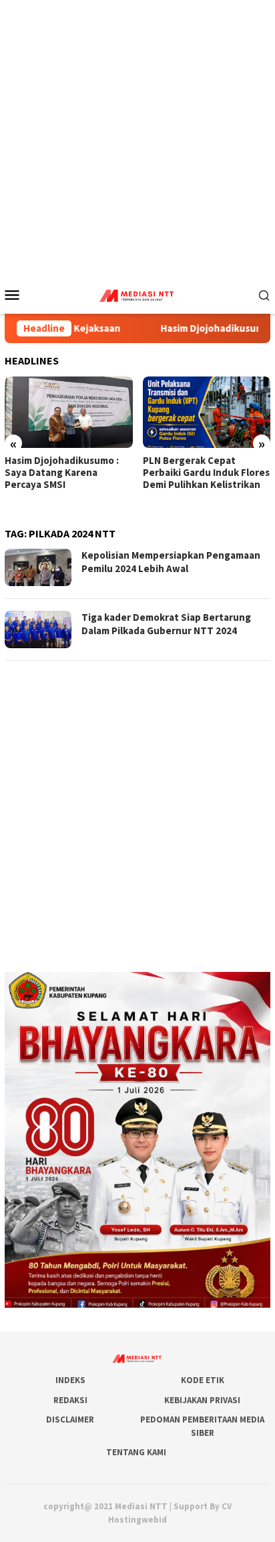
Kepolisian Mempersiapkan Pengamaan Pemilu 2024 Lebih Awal (170, 562)
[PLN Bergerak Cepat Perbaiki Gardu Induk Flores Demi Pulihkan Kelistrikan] (207, 412)
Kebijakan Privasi (202, 1400)
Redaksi (70, 1400)
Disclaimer (70, 1419)
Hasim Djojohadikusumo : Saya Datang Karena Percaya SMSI (62, 473)
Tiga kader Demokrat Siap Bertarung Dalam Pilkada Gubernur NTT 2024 (166, 624)
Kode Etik (202, 1380)
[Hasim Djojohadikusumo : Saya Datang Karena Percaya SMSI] (69, 412)
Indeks (70, 1380)
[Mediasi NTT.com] (137, 293)
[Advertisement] (137, 137)
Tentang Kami (136, 1452)
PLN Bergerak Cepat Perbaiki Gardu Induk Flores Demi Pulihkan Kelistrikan (206, 473)
